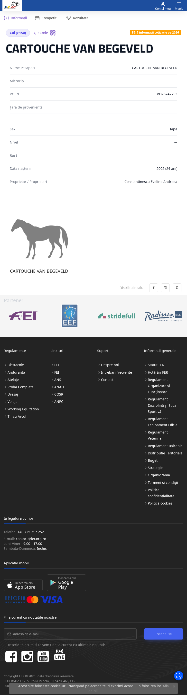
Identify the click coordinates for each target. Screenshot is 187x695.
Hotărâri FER (158, 372)
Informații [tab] (19, 18)
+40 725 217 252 (31, 532)
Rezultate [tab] (80, 18)
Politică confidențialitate (161, 492)
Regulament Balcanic (165, 445)
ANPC (58, 401)
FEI (56, 372)
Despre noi (110, 364)
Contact (107, 379)
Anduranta (16, 372)
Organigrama (159, 475)
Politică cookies (160, 503)
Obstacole (16, 364)
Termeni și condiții (163, 482)
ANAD (59, 387)
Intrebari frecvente (116, 372)
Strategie (155, 467)
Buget (153, 460)
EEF (57, 364)
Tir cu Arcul (17, 416)
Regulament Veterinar (158, 435)
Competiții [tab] (50, 18)
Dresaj (13, 394)
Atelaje (13, 379)
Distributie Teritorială (165, 453)
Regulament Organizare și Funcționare (159, 385)
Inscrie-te (164, 634)
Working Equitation (23, 409)
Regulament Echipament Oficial (163, 421)
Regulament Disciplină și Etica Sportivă (162, 405)
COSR (58, 394)
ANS (57, 379)
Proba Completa (21, 387)
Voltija (13, 401)
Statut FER (156, 364)
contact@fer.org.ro (31, 538)
